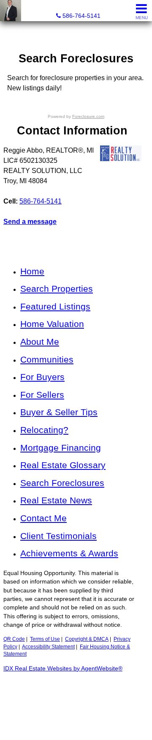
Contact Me (43, 518)
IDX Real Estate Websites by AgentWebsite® (62, 668)
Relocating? (44, 430)
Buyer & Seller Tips (59, 412)
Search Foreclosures (62, 483)
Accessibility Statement (48, 646)
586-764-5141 (40, 201)
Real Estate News (56, 500)
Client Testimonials (58, 536)
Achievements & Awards (69, 553)
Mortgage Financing (60, 447)
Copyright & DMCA (87, 639)
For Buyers (42, 377)
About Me (39, 341)
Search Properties (56, 288)
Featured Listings (55, 306)
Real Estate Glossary (63, 465)
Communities (46, 359)
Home (32, 271)
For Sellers (42, 394)
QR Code (14, 639)
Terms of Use (45, 639)
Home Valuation (52, 324)
